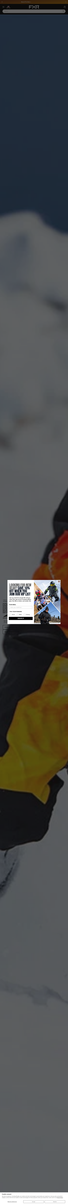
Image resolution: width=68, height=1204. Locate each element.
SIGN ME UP (21, 618)
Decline (55, 1201)
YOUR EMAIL (12, 605)
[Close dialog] (59, 581)
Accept (33, 1201)
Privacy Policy (60, 1197)
